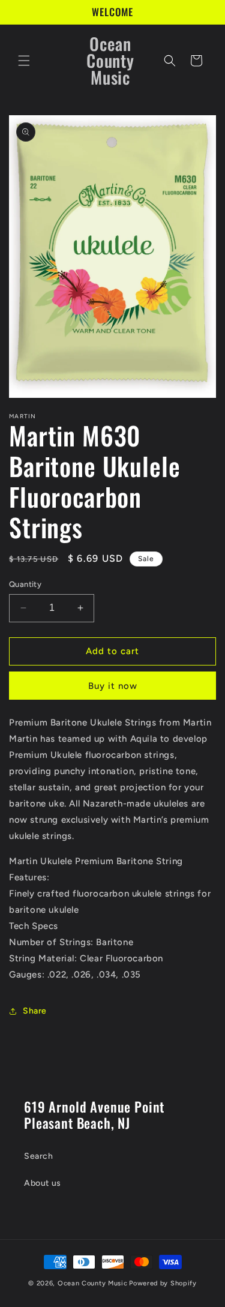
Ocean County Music (93, 1283)
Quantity (25, 584)
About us (42, 1183)
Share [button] (35, 1011)
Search (38, 1156)
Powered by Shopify (163, 1283)
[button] (24, 60)
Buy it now (112, 686)
